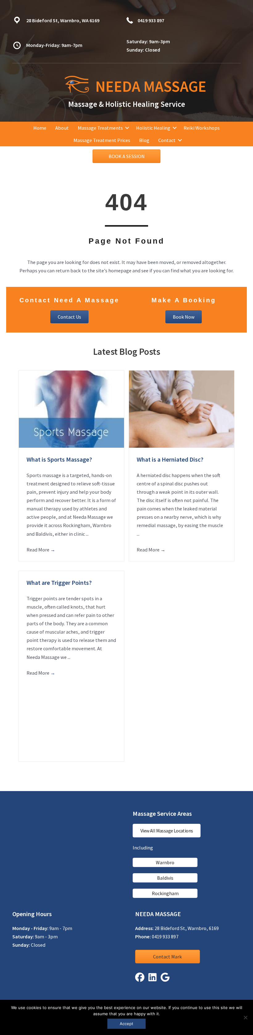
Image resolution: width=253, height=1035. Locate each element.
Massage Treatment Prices (101, 140)
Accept (126, 1023)
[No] (245, 1017)
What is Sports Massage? (59, 459)
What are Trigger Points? (59, 582)
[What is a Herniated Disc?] (181, 408)
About (62, 128)
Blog (144, 140)
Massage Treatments (100, 128)
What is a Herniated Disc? (170, 459)
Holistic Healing (153, 128)
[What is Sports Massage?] (71, 408)
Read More (41, 550)
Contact (167, 140)
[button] (127, 128)
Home (39, 128)
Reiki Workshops (202, 128)
